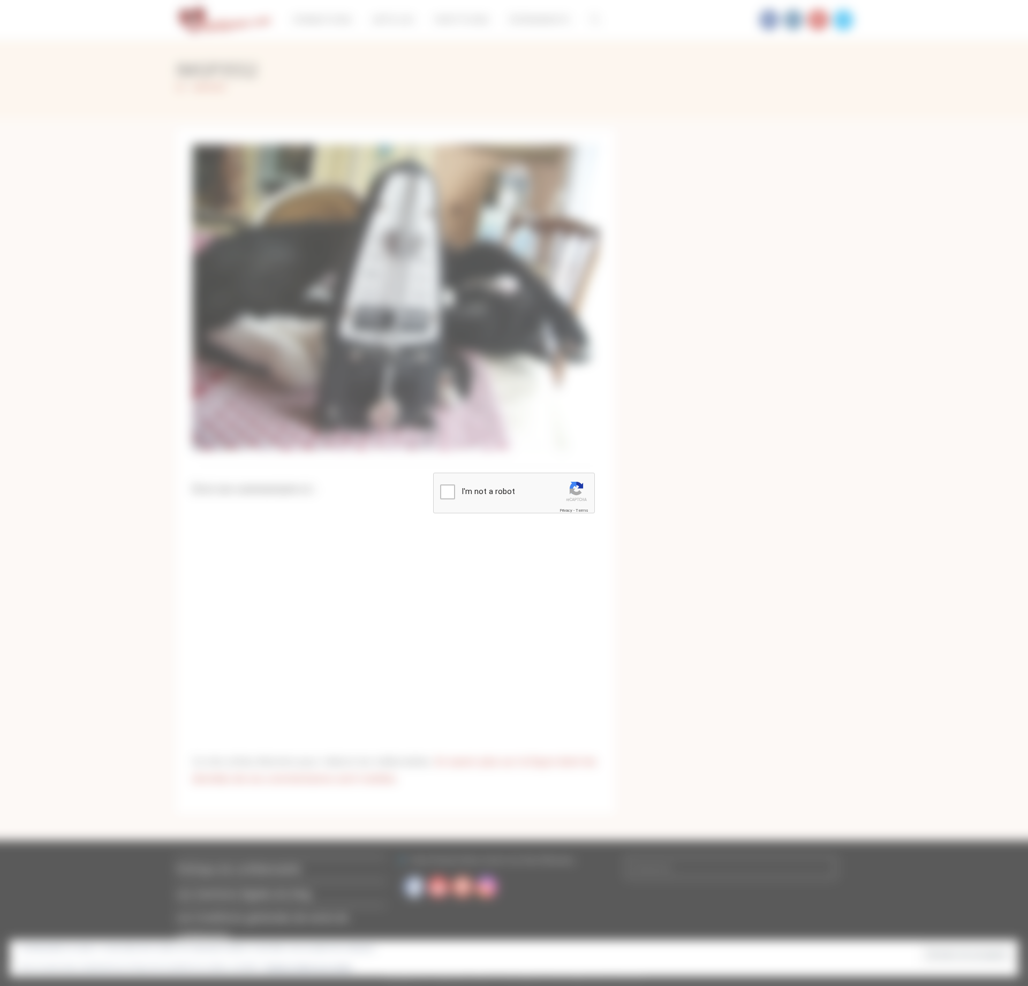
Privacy (566, 510)
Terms (582, 510)
